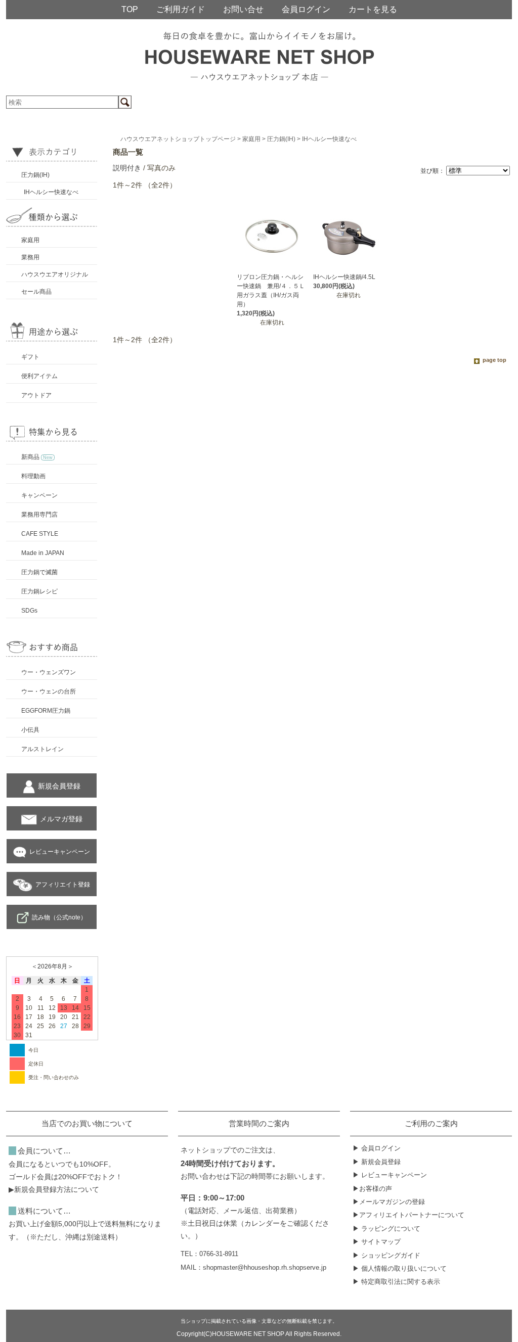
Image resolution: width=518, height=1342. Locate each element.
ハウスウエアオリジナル (54, 274)
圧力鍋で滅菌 (39, 572)
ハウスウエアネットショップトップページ (178, 139)
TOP (129, 9)
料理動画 (33, 476)
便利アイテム (39, 376)
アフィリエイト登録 (62, 884)
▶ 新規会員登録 (377, 1162)
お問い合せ (243, 9)
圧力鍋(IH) (35, 174)
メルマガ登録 (61, 819)
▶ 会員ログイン (377, 1148)
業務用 (30, 257)
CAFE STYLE (39, 533)
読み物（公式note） (59, 917)
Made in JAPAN (42, 553)
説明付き (127, 168)
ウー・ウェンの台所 (48, 691)
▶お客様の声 (372, 1188)
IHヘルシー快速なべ (51, 192)
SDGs (29, 610)
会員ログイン (306, 9)
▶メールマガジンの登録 (389, 1202)
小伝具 (30, 729)
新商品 (37, 456)
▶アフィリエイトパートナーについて (408, 1215)
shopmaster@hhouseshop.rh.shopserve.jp (264, 1267)
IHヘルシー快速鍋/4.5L (344, 277)
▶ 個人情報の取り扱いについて (400, 1268)
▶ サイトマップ (377, 1241)
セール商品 (36, 291)
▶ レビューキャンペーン (390, 1175)
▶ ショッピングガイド (386, 1255)
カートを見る (373, 9)
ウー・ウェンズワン (48, 672)
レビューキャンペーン (59, 851)
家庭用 (30, 240)
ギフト (30, 356)
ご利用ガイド (180, 9)
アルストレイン (42, 749)
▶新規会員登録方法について (54, 1189)
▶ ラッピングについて (386, 1228)
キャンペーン (39, 495)
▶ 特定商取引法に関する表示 (396, 1281)
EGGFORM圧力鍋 (45, 710)
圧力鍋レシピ (39, 591)
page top (494, 360)
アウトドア (36, 395)
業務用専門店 (39, 514)
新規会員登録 (59, 786)
